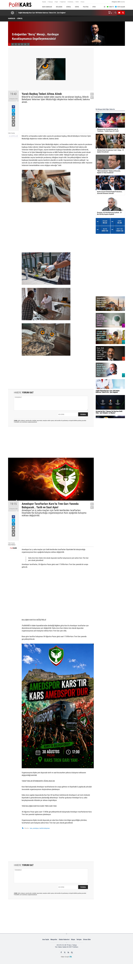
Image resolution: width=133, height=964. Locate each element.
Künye (73, 939)
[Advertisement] (56, 118)
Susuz (82, 2)
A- (92, 97)
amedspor (36, 828)
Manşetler (54, 939)
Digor (56, 2)
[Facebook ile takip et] (61, 952)
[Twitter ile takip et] (64, 952)
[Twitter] (13, 110)
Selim (77, 2)
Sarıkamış (70, 2)
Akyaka (44, 2)
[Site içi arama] (123, 13)
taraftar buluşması (44, 828)
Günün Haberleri (64, 939)
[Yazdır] (13, 121)
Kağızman (63, 2)
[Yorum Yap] (13, 124)
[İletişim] (119, 13)
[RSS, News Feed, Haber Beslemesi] (68, 952)
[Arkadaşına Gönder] (13, 117)
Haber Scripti (65, 957)
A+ (92, 94)
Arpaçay (50, 2)
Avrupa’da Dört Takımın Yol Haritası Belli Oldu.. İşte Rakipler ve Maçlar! (42, 13)
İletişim (79, 939)
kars (31, 828)
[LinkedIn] (13, 114)
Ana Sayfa (45, 939)
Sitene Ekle (87, 939)
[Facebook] (13, 106)
